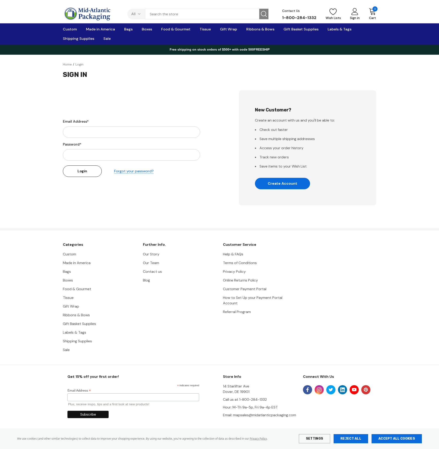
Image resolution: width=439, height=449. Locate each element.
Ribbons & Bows (76, 315)
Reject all (350, 439)
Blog (146, 280)
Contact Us (291, 11)
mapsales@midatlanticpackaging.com (264, 415)
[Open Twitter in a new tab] (330, 389)
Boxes (68, 280)
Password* (72, 144)
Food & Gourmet (77, 289)
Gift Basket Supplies (79, 323)
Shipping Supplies (77, 341)
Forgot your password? (134, 171)
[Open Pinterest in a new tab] (365, 389)
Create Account (282, 183)
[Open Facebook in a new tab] (307, 389)
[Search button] (263, 14)
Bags (67, 271)
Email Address (79, 390)
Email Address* (76, 121)
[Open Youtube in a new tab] (354, 389)
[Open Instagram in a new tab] (319, 389)
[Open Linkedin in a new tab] (342, 389)
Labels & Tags (74, 332)
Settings (314, 439)
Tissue (68, 297)
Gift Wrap (71, 306)
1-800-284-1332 (299, 17)
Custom (69, 254)
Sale (66, 349)
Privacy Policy (258, 439)
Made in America (77, 262)
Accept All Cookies (396, 439)
